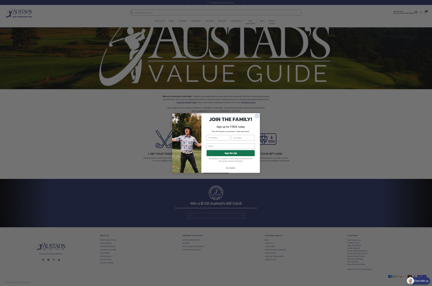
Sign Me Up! (231, 153)
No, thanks (230, 168)
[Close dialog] (257, 116)
